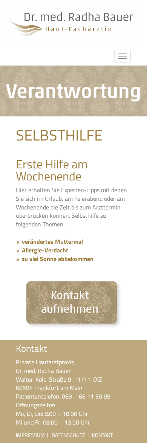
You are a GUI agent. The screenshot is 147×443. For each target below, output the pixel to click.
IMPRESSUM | (34, 435)
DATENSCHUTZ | (72, 435)
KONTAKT (102, 435)
